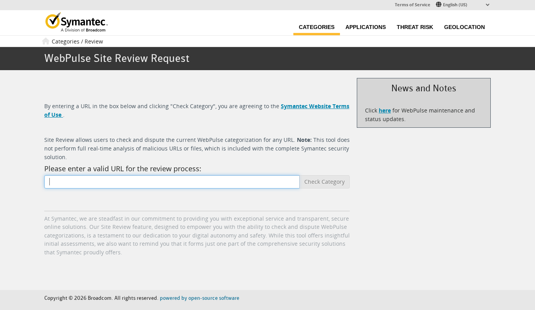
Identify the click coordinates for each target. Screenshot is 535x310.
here (385, 110)
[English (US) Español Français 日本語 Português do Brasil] (463, 4)
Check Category (324, 181)
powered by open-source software (199, 298)
